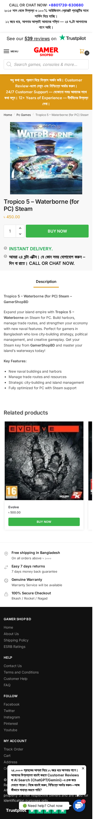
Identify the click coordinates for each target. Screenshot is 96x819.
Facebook (12, 704)
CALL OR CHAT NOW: (28, 5)
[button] (83, 52)
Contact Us (13, 666)
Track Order (13, 749)
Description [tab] (46, 281)
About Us (11, 634)
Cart (7, 755)
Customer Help (16, 678)
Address (10, 762)
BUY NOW (57, 231)
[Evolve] (44, 460)
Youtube (10, 730)
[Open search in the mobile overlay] (46, 64)
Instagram (12, 717)
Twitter (9, 711)
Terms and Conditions (21, 672)
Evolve (13, 507)
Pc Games (23, 115)
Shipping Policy (16, 640)
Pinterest (11, 723)
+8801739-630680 (65, 5)
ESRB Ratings (14, 646)
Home (8, 115)
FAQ (7, 685)
